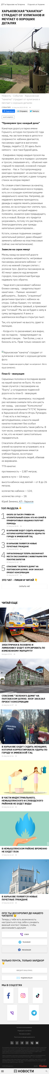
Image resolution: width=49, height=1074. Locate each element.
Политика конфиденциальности (24, 1037)
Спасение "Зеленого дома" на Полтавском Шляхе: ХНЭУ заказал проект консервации (25, 569)
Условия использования (24, 1027)
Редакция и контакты (24, 1030)
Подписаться (26, 978)
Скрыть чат (24, 586)
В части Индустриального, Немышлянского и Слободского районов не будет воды (22, 800)
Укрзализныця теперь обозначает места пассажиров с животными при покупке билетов (27, 556)
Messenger (26, 950)
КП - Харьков (26, 501)
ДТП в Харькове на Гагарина (13, 4)
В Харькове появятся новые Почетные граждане (19, 898)
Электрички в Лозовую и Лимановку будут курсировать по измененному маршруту (23, 647)
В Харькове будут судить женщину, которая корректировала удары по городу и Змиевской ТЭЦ (26, 533)
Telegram (26, 942)
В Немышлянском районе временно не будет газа (24, 850)
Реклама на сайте (24, 1034)
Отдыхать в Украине (36, 4)
